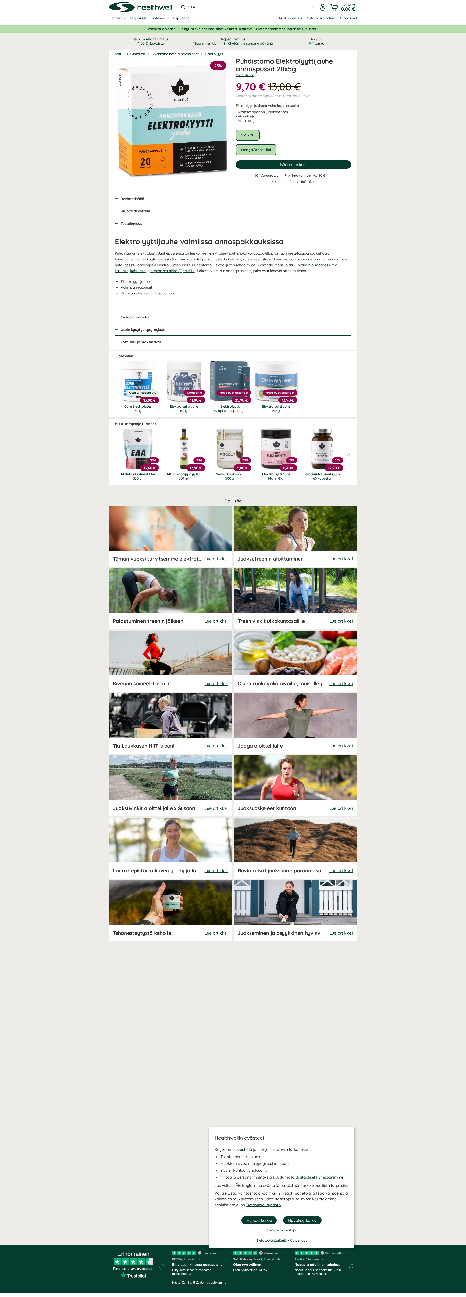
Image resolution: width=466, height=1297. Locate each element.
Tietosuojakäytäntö (263, 1204)
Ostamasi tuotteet (321, 18)
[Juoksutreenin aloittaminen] (295, 536)
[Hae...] (183, 7)
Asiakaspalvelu (290, 18)
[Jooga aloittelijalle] (295, 723)
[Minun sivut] (322, 7)
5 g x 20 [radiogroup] (247, 135)
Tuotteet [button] (115, 18)
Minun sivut (348, 18)
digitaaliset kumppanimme (319, 1177)
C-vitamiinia (304, 265)
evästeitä (243, 1149)
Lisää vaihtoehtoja (281, 1230)
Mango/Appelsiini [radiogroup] (256, 149)
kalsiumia (137, 270)
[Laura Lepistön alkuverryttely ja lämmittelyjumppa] (170, 848)
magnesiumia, (326, 265)
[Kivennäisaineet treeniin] (170, 661)
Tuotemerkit (159, 18)
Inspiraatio (181, 18)
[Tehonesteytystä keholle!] (170, 910)
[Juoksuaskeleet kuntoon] (295, 785)
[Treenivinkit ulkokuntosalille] (295, 598)
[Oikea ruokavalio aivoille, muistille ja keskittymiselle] (295, 661)
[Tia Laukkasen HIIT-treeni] (170, 723)
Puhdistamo (245, 75)
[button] (343, 7)
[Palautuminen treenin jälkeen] (170, 598)
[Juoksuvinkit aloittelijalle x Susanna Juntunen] (170, 785)
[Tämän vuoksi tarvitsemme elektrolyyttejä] (170, 536)
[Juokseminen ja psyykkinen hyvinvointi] (295, 910)
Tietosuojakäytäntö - (273, 1240)
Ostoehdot (298, 1240)
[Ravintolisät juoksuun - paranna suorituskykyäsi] (295, 848)
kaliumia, (122, 270)
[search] (246, 7)
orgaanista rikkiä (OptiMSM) (172, 270)
